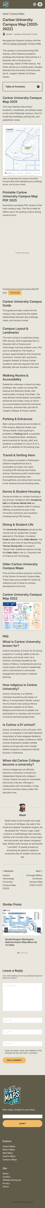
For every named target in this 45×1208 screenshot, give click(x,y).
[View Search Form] (34, 4)
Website (8, 1043)
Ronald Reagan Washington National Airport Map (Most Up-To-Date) (21, 942)
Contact (6, 1177)
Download (15, 292)
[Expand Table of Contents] (38, 86)
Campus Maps (17, 13)
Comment (9, 985)
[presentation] (22, 922)
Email (7, 1032)
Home (5, 13)
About (5, 1173)
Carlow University (18, 44)
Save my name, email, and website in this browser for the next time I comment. (23, 1051)
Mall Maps (8, 1153)
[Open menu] (40, 4)
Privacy (6, 1183)
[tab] (18, 952)
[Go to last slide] (6, 930)
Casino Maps (9, 1156)
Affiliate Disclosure (12, 1180)
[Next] (39, 930)
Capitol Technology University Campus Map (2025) (9, 880)
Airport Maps (9, 1146)
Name (7, 1020)
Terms (6, 1186)
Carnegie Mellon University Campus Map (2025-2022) (34, 878)
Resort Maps (9, 1149)
